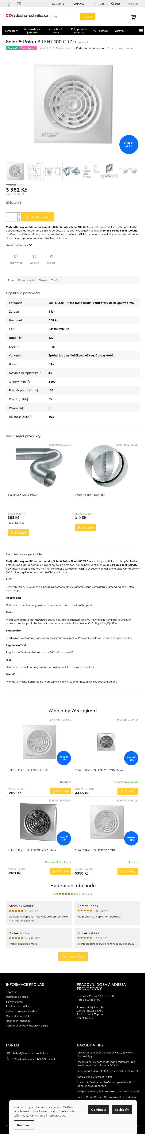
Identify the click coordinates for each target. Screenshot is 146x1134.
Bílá (49, 364)
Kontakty (57, 4)
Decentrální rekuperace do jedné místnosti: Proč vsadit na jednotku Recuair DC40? (104, 1063)
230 (49, 337)
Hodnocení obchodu (71, 884)
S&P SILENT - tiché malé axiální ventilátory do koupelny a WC (90, 302)
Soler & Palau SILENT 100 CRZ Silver (30, 850)
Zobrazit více (71, 957)
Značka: (118, 48)
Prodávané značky (15, 1006)
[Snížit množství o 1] (18, 219)
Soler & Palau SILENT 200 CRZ (26, 770)
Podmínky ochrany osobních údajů (25, 1025)
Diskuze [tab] (41, 280)
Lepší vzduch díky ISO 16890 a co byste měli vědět (105, 1071)
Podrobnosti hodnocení (89, 48)
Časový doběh (104, 355)
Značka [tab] (54, 280)
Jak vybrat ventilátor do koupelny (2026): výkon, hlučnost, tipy (103, 1054)
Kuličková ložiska (80, 355)
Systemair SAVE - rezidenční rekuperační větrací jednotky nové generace (104, 1083)
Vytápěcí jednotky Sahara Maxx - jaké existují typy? (106, 1091)
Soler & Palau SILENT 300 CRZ (94, 850)
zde (61, 1115)
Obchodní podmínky (16, 1016)
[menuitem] (10, 30)
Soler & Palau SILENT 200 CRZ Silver (98, 770)
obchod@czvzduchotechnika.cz (29, 1053)
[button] (38, 790)
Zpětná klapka (57, 355)
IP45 (50, 346)
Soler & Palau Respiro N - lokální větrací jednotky (105, 1097)
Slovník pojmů (12, 1001)
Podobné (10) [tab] (25, 280)
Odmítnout (97, 1109)
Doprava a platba (15, 996)
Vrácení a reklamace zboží (20, 1011)
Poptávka (76, 4)
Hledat (86, 16)
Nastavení (23, 1125)
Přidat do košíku (39, 217)
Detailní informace (15, 245)
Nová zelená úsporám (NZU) (92, 1076)
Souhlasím (121, 1109)
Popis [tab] (9, 280)
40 (49, 373)
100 (49, 390)
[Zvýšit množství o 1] (18, 215)
